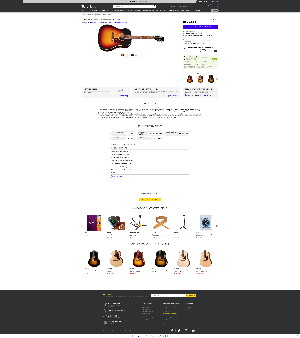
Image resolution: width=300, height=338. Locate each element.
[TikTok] (179, 330)
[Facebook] (171, 330)
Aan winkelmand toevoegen (200, 27)
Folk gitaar (104, 14)
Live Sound (155, 10)
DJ (150, 10)
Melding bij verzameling (141, 336)
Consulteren (173, 95)
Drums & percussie (169, 10)
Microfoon (145, 10)
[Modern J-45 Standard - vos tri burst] (190, 79)
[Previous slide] (184, 79)
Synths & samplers (119, 10)
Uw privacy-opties (156, 336)
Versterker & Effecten (95, 10)
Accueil (84, 14)
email (209, 95)
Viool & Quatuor (189, 10)
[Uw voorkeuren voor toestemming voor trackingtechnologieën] (297, 335)
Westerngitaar (97, 14)
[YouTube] (193, 330)
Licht (161, 10)
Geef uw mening (150, 200)
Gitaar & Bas (84, 10)
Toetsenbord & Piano (107, 10)
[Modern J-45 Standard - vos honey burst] (200, 79)
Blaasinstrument (179, 10)
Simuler (215, 59)
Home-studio (129, 10)
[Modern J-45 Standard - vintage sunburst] (211, 79)
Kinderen (197, 10)
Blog (164, 324)
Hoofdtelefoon (137, 10)
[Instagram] (186, 330)
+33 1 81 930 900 (116, 317)
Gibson (109, 14)
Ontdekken (123, 95)
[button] (124, 55)
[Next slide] (217, 79)
